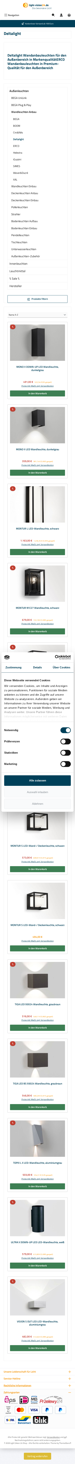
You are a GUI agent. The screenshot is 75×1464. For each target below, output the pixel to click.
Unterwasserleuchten (23, 249)
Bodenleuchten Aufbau (24, 221)
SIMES (16, 166)
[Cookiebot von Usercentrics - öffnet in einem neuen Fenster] (55, 657)
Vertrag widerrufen (37, 1456)
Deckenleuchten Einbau (24, 200)
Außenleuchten (19, 91)
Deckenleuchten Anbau (24, 193)
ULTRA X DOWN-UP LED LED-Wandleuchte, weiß (37, 1242)
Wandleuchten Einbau (23, 186)
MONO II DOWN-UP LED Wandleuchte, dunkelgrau (37, 368)
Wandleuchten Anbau (23, 112)
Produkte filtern (39, 299)
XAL (15, 179)
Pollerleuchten (19, 207)
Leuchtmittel (17, 271)
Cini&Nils (18, 132)
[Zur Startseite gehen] (37, 6)
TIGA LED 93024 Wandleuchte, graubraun (37, 1004)
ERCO (16, 146)
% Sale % (14, 278)
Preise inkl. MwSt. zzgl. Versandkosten (37, 385)
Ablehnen (37, 803)
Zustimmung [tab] (13, 667)
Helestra (17, 153)
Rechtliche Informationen (17, 1385)
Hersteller (15, 286)
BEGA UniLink (19, 98)
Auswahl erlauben (37, 792)
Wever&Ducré (20, 173)
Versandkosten (53, 1437)
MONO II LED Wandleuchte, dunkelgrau (37, 449)
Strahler (15, 214)
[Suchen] (53, 15)
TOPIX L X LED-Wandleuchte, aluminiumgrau (37, 1163)
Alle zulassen (37, 780)
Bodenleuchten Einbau (24, 228)
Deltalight (18, 139)
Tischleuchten (19, 242)
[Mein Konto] (61, 15)
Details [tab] (37, 667)
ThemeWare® (65, 1443)
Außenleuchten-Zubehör (25, 256)
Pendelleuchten (20, 235)
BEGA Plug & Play (21, 105)
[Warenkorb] (69, 15)
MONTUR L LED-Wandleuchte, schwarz (37, 528)
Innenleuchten (18, 263)
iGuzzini (17, 159)
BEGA (16, 119)
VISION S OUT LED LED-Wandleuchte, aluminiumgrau (37, 1323)
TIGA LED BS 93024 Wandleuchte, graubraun (37, 1083)
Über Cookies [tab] (61, 667)
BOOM (16, 126)
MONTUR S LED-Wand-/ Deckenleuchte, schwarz (37, 846)
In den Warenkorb (37, 393)
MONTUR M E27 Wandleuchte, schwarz (37, 608)
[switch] (65, 741)
